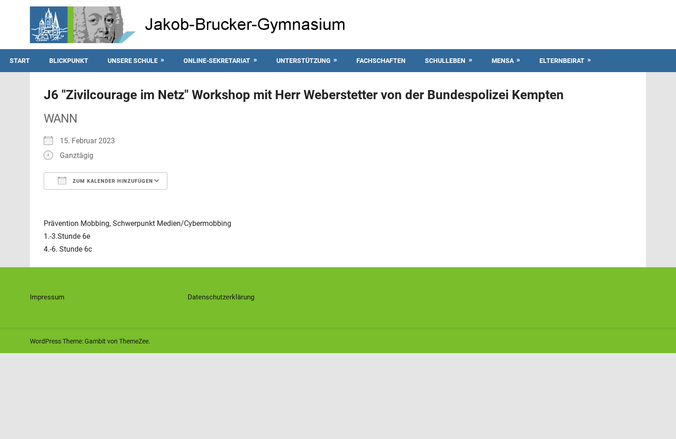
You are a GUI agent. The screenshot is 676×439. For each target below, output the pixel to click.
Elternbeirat (561, 60)
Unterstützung (303, 60)
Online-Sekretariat (216, 60)
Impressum (47, 297)
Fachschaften (381, 60)
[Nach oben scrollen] (660, 423)
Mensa (503, 60)
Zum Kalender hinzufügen (112, 181)
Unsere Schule (133, 60)
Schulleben (445, 60)
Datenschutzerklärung (221, 297)
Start (20, 60)
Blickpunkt (68, 60)
